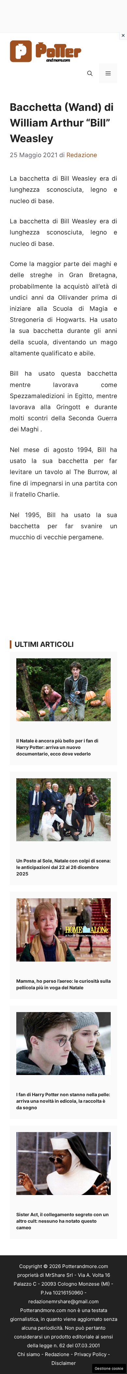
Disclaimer (63, 1363)
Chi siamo (28, 1354)
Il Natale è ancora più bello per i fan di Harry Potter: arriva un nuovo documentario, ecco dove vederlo (57, 747)
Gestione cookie (109, 1368)
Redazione (57, 1354)
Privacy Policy (90, 1354)
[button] (90, 73)
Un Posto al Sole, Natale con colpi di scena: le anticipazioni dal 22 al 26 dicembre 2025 (63, 867)
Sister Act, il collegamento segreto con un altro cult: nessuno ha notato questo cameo (62, 1221)
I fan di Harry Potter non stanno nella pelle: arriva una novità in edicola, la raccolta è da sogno (63, 1101)
